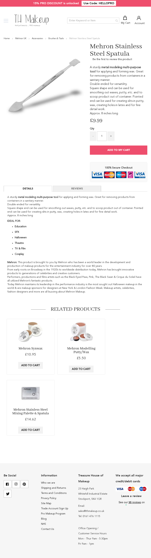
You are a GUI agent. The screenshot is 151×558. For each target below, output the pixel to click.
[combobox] (93, 21)
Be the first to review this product (112, 59)
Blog (44, 519)
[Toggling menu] (6, 20)
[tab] (28, 189)
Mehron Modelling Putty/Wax (81, 350)
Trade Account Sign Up (54, 508)
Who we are (48, 483)
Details (28, 188)
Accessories (37, 38)
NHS (43, 524)
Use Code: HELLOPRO (98, 3)
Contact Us (47, 529)
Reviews (77, 188)
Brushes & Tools (56, 38)
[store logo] (32, 20)
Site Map (46, 503)
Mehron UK (21, 38)
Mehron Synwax (30, 348)
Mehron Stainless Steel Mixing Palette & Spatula (30, 412)
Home (7, 38)
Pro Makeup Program (53, 513)
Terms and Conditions (53, 493)
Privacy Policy (48, 498)
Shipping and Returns (53, 488)
